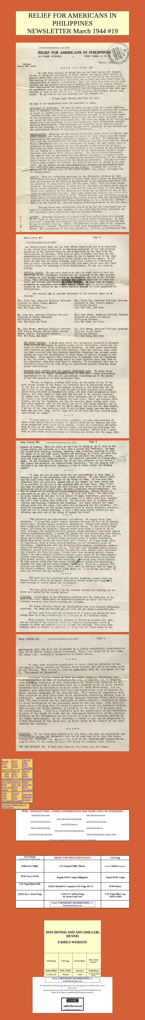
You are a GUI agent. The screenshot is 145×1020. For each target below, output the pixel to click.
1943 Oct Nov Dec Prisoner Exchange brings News (69, 830)
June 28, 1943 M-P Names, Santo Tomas (40, 834)
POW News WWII (30, 876)
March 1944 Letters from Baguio (96, 815)
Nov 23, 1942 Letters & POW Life (41, 821)
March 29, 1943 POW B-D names (40, 828)
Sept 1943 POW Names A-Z (69, 824)
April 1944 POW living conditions (96, 821)
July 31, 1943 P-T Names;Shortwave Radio (69, 819)
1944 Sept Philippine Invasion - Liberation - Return (101, 834)
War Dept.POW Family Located (40, 815)
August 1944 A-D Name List (95, 828)
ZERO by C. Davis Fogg (30, 894)
